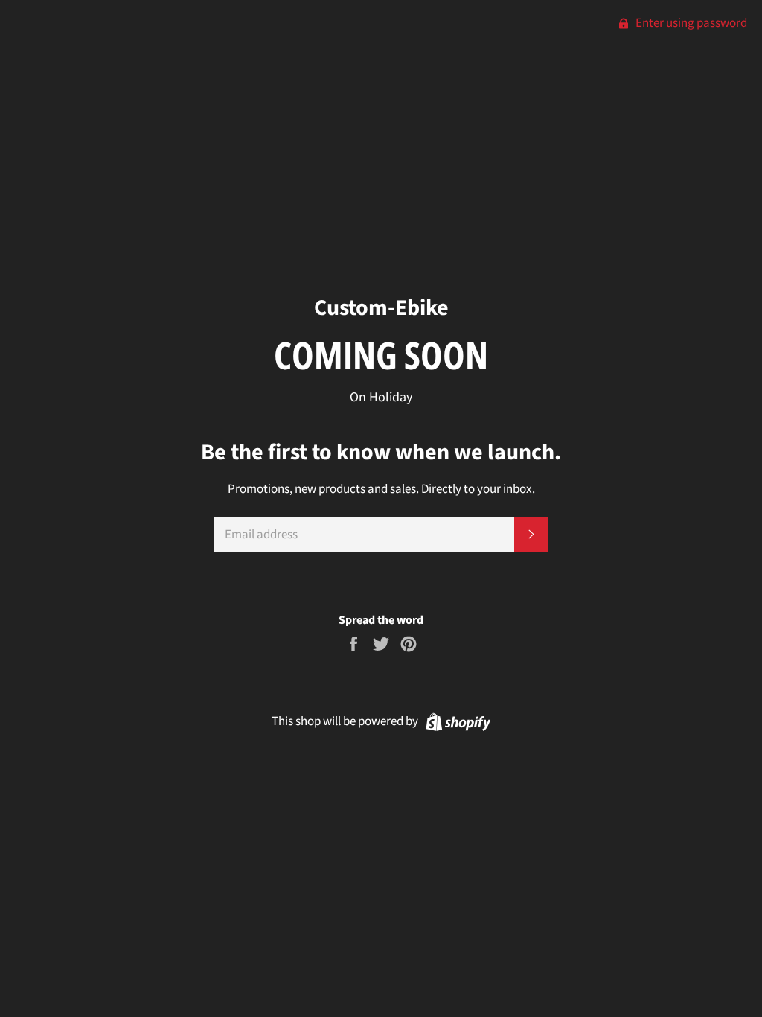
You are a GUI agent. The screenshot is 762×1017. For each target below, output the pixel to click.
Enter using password (690, 23)
